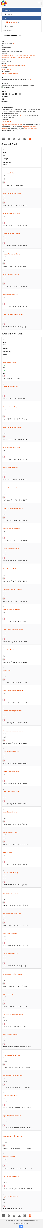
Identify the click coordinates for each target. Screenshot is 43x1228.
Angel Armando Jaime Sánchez (12, 974)
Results (7, 10)
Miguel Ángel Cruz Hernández (12, 1116)
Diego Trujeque (7, 852)
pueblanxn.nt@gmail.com (10, 65)
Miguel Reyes (7, 670)
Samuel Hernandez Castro (11, 832)
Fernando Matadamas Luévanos (13, 731)
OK (21, 1226)
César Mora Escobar (9, 650)
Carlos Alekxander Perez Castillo (13, 1014)
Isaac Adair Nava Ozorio (10, 893)
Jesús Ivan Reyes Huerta (10, 1095)
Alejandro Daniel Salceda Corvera (12, 125)
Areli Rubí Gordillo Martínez (10, 73)
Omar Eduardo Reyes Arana (11, 1055)
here (31, 79)
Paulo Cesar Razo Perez (10, 933)
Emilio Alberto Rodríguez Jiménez (13, 629)
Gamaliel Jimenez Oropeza (11, 274)
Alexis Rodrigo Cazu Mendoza (12, 193)
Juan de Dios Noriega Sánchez (12, 711)
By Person (10, 26)
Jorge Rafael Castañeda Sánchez (13, 690)
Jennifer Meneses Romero (11, 751)
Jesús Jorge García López (11, 792)
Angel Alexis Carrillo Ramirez (11, 609)
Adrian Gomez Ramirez (10, 812)
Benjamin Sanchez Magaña (11, 528)
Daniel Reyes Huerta (9, 1156)
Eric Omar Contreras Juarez (11, 234)
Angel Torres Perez (7, 69)
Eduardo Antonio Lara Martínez (12, 589)
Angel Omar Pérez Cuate (10, 1197)
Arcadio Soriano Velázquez (11, 548)
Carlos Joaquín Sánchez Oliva (12, 913)
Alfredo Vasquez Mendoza (11, 771)
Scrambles (8, 30)
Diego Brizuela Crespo (30, 128)
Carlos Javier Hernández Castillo (13, 1075)
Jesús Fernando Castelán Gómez (13, 315)
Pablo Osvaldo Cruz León (10, 1035)
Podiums (9, 14)
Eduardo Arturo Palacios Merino (12, 1136)
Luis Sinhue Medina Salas (10, 954)
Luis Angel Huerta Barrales (11, 1176)
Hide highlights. (6, 121)
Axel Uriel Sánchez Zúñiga (10, 873)
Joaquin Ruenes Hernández (11, 254)
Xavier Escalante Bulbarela (11, 569)
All (7, 18)
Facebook (22, 65)
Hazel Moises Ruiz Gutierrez (11, 213)
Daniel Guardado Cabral (10, 294)
